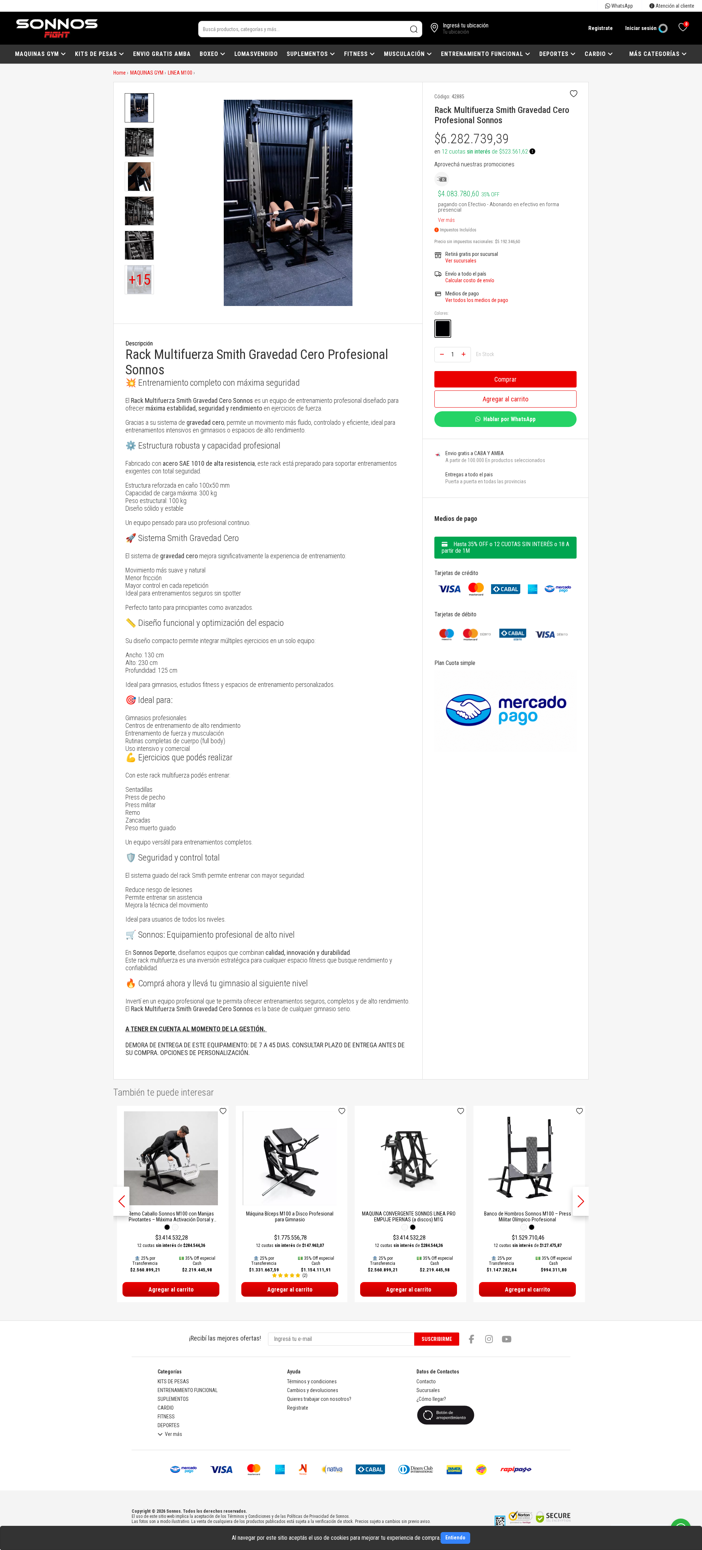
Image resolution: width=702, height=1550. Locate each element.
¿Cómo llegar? (431, 1399)
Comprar (505, 379)
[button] (581, 1201)
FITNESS (357, 53)
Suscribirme (437, 1339)
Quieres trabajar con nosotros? (319, 1399)
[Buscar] (414, 29)
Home (119, 73)
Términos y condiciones (312, 1381)
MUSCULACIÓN (405, 53)
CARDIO (596, 53)
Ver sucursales (460, 261)
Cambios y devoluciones (312, 1390)
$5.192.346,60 (507, 241)
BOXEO (210, 53)
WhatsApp (621, 6)
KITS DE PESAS (97, 53)
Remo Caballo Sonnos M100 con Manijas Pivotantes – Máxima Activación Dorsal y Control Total (171, 1219)
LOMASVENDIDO (256, 53)
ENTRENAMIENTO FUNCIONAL (483, 53)
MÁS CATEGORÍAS (655, 53)
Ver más (446, 218)
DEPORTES (554, 53)
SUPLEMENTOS (308, 53)
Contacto (426, 1381)
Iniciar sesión (641, 28)
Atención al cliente (674, 6)
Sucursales (428, 1390)
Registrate (600, 28)
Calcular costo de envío (469, 280)
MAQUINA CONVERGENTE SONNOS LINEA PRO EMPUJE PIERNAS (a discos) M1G (409, 1216)
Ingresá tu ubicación (465, 25)
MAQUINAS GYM (38, 53)
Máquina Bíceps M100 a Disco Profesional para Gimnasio (289, 1216)
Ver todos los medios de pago (476, 300)
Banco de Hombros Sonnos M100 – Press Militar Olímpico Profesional (527, 1216)
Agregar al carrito (505, 399)
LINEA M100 (180, 73)
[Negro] (442, 329)
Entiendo (455, 1537)
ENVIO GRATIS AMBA (162, 53)
